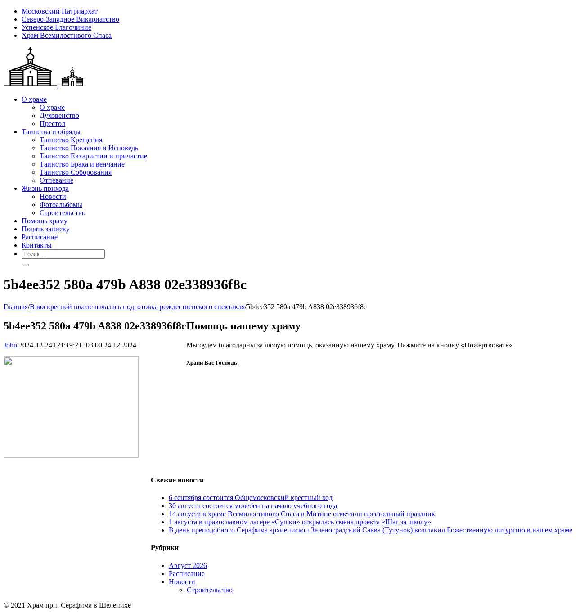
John (10, 345)
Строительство (210, 590)
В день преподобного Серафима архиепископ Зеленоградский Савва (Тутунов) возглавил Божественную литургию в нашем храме (370, 530)
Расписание (187, 573)
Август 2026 (188, 565)
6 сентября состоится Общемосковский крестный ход (251, 497)
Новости (182, 582)
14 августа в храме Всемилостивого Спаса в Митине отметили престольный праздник (302, 514)
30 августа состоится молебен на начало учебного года (253, 505)
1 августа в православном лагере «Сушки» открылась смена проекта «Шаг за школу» (300, 522)
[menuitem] (297, 11)
